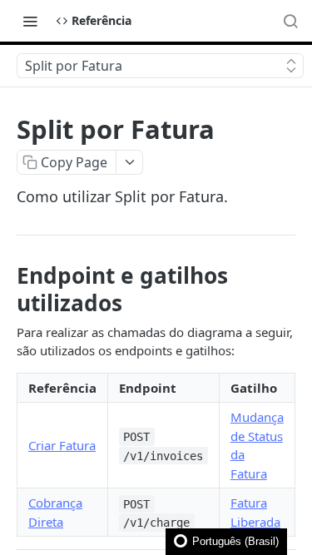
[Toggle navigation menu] (30, 20)
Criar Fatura (62, 445)
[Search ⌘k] (290, 20)
